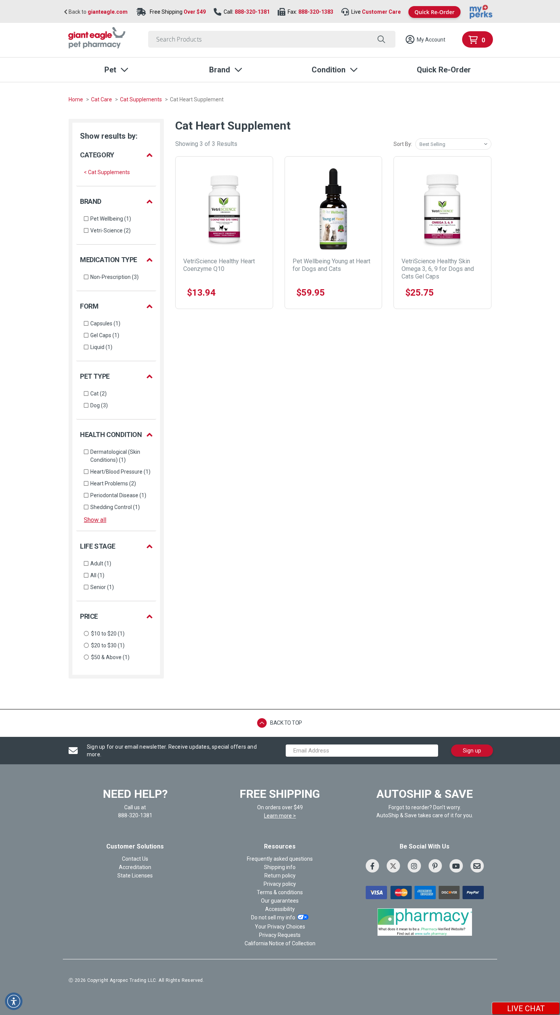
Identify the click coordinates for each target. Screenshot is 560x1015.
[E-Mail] (477, 866)
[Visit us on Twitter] (393, 866)
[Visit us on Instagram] (414, 866)
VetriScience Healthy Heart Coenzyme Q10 (219, 265)
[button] (425, 39)
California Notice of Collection (280, 943)
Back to (97, 12)
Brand (219, 69)
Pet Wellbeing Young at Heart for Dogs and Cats (331, 265)
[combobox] (271, 39)
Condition (329, 69)
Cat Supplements (141, 99)
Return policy (280, 876)
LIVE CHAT (526, 1008)
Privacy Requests (280, 935)
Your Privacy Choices (280, 927)
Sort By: (403, 144)
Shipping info (280, 867)
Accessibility (280, 909)
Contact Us (135, 859)
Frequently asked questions (280, 859)
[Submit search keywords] (381, 39)
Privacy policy (280, 884)
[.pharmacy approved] (424, 922)
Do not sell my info (273, 917)
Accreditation (135, 867)
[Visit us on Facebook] (372, 866)
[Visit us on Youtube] (456, 866)
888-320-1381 (252, 12)
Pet (110, 69)
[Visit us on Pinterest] (435, 866)
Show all (95, 520)
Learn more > (280, 816)
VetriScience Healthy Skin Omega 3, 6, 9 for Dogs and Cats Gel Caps (438, 269)
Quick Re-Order (434, 12)
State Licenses (135, 876)
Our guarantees (280, 901)
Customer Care (381, 12)
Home (76, 99)
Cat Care (102, 99)
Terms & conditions (280, 892)
